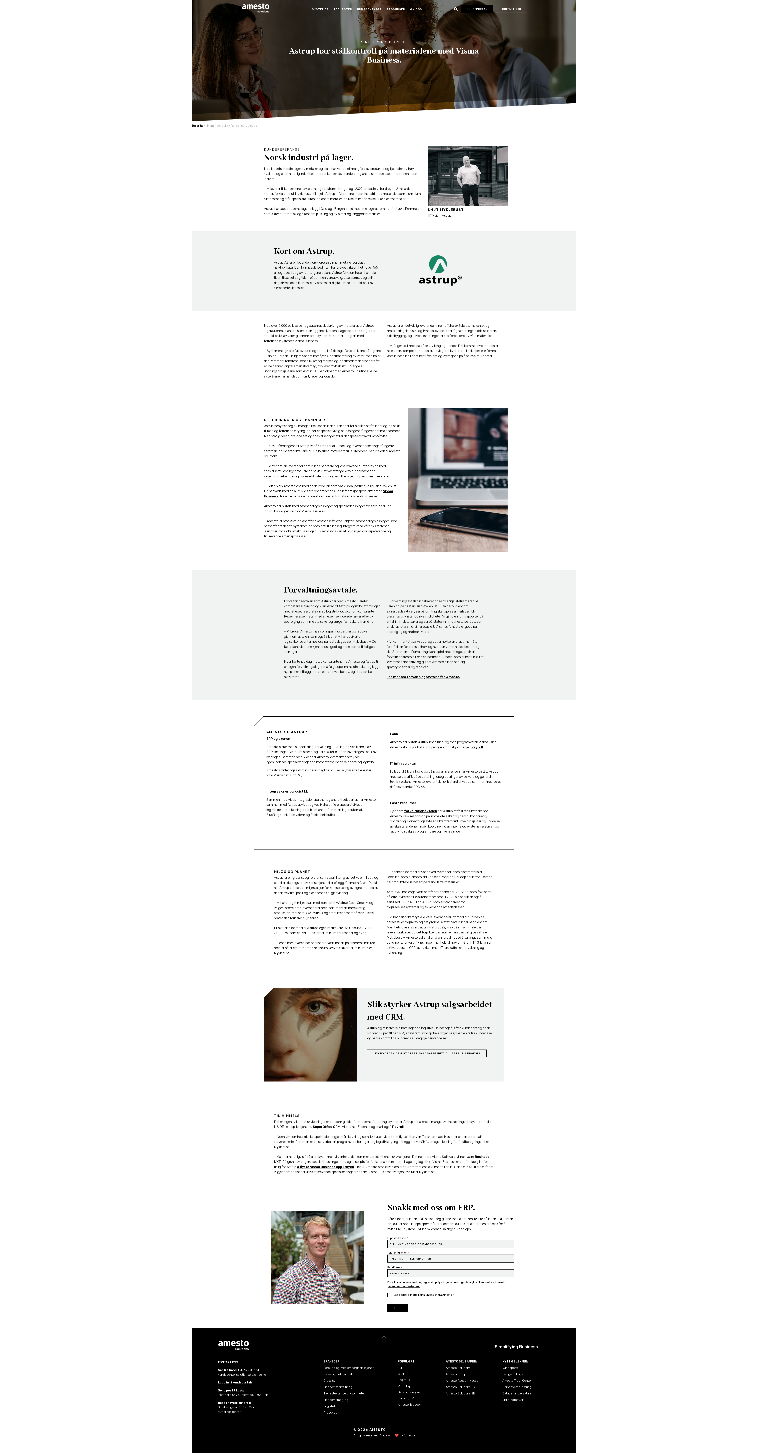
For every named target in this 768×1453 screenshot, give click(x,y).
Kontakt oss (511, 9)
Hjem (210, 125)
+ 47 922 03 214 (248, 1370)
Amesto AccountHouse (462, 1380)
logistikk (222, 125)
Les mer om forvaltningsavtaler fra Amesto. (423, 677)
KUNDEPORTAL (477, 9)
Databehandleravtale (516, 1393)
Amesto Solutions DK (460, 1387)
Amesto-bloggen (410, 1404)
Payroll (477, 747)
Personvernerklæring (516, 1387)
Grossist (329, 1380)
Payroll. (398, 1127)
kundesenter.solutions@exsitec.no (242, 1374)
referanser (238, 125)
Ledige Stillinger (513, 1374)
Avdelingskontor (229, 1412)
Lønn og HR (406, 1398)
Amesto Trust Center (517, 1380)
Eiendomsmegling (336, 1400)
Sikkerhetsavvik (513, 1400)
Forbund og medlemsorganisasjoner (349, 1368)
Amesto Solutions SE (460, 1393)
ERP (400, 1368)
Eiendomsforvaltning (338, 1387)
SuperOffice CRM (326, 1127)
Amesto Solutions (458, 1368)
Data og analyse (409, 1392)
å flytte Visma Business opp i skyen (325, 1167)
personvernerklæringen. (403, 1286)
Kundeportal (510, 1368)
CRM (401, 1374)
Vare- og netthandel (338, 1374)
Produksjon (331, 1412)
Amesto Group (456, 1374)
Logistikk (330, 1406)
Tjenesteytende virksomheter (344, 1393)
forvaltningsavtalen (420, 811)
